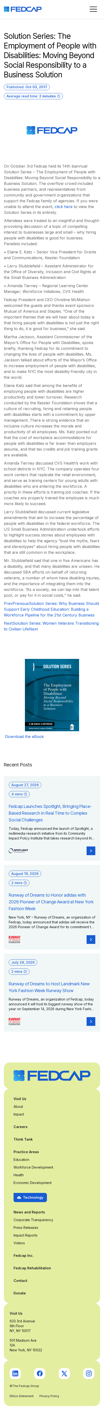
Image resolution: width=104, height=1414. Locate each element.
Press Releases (26, 1227)
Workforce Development (33, 1167)
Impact (19, 1114)
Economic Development (33, 1183)
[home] (23, 9)
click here (64, 206)
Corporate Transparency (33, 1220)
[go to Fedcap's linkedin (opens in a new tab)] (15, 1373)
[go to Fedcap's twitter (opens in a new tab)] (64, 1373)
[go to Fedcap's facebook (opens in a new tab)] (39, 1373)
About (18, 1106)
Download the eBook (25, 736)
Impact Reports (25, 1235)
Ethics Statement (22, 1396)
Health (19, 1175)
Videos (19, 1243)
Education (21, 1159)
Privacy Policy (49, 1396)
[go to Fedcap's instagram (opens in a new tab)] (88, 1373)
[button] (93, 9)
